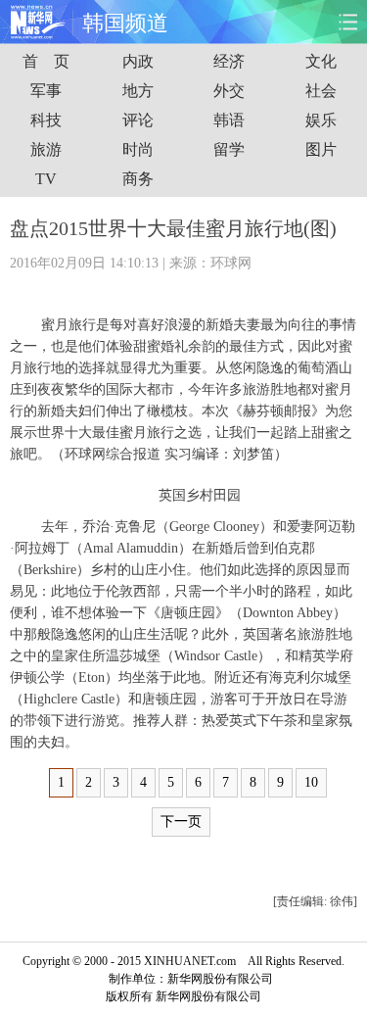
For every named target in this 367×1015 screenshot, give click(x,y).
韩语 (229, 120)
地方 (138, 90)
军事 (46, 90)
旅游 (46, 149)
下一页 (181, 821)
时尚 (138, 149)
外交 (229, 90)
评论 (138, 120)
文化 (321, 61)
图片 (321, 149)
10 (311, 782)
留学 (229, 149)
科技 (46, 120)
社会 (321, 90)
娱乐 (321, 120)
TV (46, 178)
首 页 (46, 61)
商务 (138, 178)
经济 (229, 61)
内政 (138, 61)
